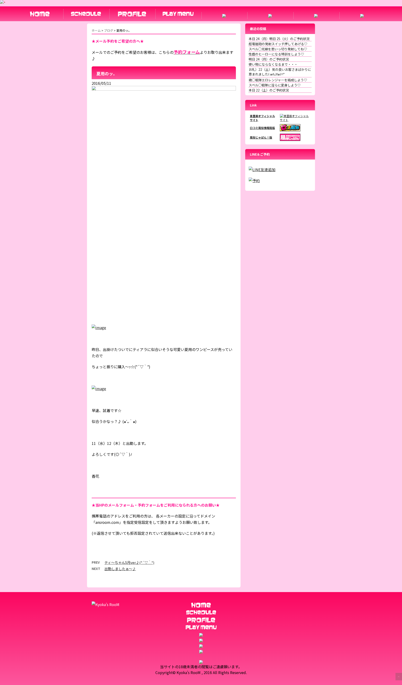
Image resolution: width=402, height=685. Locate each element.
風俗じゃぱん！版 (261, 137)
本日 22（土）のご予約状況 (269, 90)
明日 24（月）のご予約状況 (269, 59)
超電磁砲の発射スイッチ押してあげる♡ (278, 43)
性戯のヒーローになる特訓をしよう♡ (276, 54)
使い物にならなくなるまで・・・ (273, 64)
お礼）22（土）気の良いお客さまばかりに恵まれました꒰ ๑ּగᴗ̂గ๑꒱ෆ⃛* (280, 71)
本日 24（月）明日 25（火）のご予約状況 (279, 38)
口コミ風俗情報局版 (262, 128)
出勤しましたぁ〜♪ (120, 568)
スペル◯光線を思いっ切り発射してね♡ (278, 49)
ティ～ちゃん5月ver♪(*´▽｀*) (129, 562)
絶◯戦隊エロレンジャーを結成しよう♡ (278, 80)
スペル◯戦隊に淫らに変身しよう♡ (275, 85)
